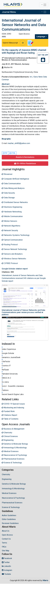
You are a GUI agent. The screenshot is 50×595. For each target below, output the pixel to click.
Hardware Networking (13, 212)
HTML (13, 153)
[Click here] (13, 5)
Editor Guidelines (9, 519)
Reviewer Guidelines (10, 523)
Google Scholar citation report (15, 269)
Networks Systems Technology (17, 235)
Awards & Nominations (25, 157)
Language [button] (41, 36)
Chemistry (6, 474)
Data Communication (12, 183)
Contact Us (6, 539)
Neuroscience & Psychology (13, 498)
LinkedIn (7, 566)
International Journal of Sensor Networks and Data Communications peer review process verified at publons (23, 312)
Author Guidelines (9, 515)
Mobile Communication (13, 216)
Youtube (7, 574)
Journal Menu (9, 12)
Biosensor (8, 174)
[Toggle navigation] (43, 4)
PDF (5, 153)
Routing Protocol (11, 244)
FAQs (4, 547)
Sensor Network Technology (15, 249)
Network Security (11, 230)
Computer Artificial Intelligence (16, 179)
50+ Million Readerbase (26, 163)
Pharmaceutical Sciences (12, 503)
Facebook (7, 558)
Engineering (6, 479)
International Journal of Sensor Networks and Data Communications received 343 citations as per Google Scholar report (24, 278)
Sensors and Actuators (13, 254)
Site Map (5, 550)
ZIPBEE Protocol (11, 263)
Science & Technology (11, 507)
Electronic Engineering (13, 207)
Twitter (6, 562)
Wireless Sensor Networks (15, 258)
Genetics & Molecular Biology (14, 484)
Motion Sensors (10, 221)
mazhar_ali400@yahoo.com (19, 143)
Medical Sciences (9, 493)
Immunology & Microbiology (13, 488)
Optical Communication (13, 240)
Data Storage (9, 197)
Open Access (7, 535)
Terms (4, 543)
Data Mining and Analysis (14, 188)
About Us (5, 531)
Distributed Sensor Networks (16, 202)
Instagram (7, 570)
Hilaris (45, 580)
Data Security (9, 193)
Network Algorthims (12, 226)
